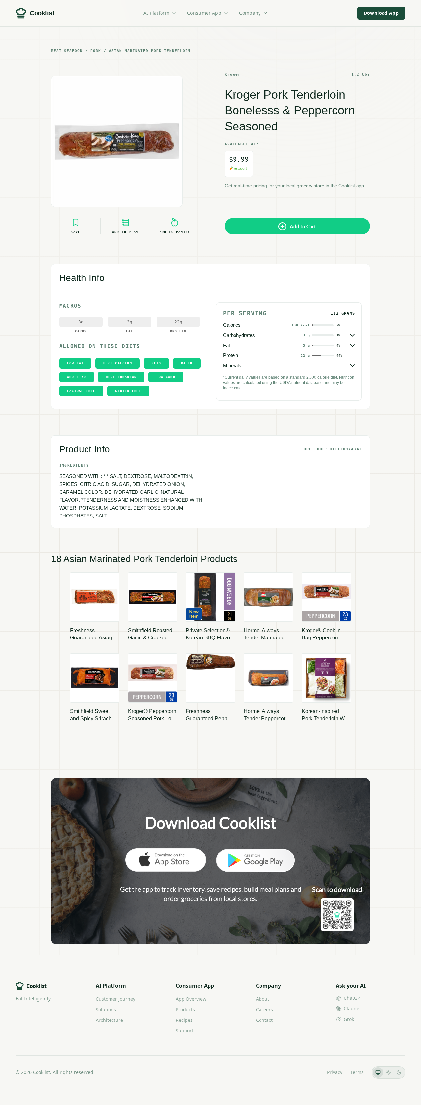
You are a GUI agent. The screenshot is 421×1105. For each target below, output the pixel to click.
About (262, 999)
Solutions (106, 1009)
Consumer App (204, 13)
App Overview (191, 999)
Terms (357, 1072)
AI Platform (156, 13)
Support (184, 1030)
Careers (264, 1009)
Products (185, 1009)
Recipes (184, 1020)
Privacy (334, 1072)
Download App (381, 13)
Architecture (109, 1020)
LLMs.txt (310, 1072)
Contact (264, 1020)
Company (249, 13)
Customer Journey (115, 999)
